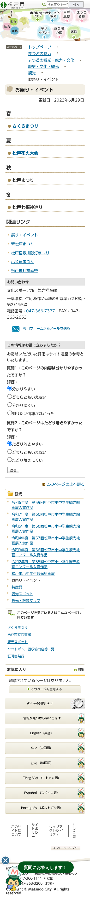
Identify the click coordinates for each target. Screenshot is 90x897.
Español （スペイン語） (42, 792)
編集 (81, 669)
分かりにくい (23, 405)
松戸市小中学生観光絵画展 (33, 573)
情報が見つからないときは (42, 718)
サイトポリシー (34, 830)
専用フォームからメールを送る (46, 328)
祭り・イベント (24, 235)
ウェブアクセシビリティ (56, 830)
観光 (32, 73)
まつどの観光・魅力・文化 (51, 60)
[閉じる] (5, 860)
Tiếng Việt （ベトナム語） (42, 777)
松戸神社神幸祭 (24, 270)
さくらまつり (25, 126)
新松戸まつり (22, 244)
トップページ (39, 47)
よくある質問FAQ (40, 703)
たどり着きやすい (27, 444)
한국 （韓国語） (42, 763)
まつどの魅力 (39, 54)
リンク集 (74, 830)
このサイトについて (16, 830)
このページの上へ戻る (65, 484)
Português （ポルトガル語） (42, 807)
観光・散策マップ (26, 601)
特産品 (17, 587)
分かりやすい (23, 389)
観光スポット (22, 594)
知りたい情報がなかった (33, 414)
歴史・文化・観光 (43, 66)
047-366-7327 (40, 311)
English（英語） (42, 733)
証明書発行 (15, 656)
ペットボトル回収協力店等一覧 (30, 649)
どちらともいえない (29, 397)
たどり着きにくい (27, 460)
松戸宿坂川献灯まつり (30, 253)
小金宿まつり (22, 262)
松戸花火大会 (25, 153)
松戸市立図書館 (19, 634)
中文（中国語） (42, 748)
